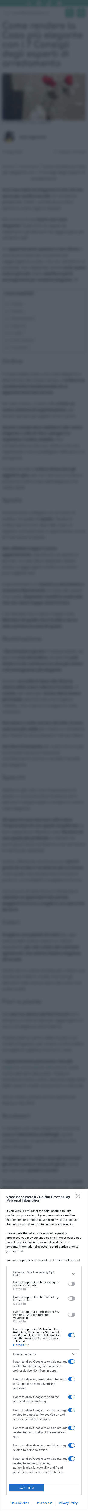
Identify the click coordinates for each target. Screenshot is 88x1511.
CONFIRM (26, 1487)
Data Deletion (20, 1503)
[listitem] (44, 1274)
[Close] (80, 1197)
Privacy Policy (68, 1503)
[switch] (71, 1284)
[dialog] (44, 1350)
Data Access (44, 1503)
